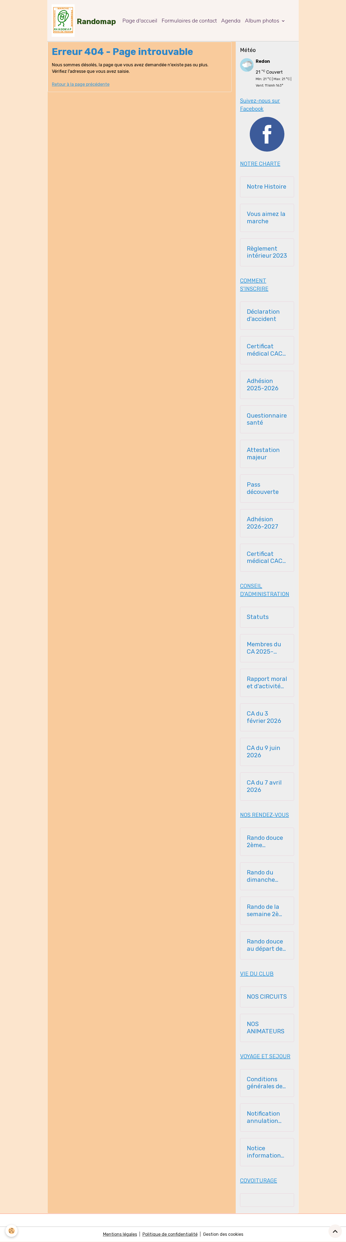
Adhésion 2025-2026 (262, 385)
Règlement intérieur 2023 (267, 252)
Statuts (258, 617)
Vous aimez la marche (266, 218)
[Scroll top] (335, 1231)
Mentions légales (120, 1234)
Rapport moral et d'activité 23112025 (267, 683)
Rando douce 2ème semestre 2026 (265, 841)
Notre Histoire (266, 186)
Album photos (263, 20)
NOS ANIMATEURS (265, 1028)
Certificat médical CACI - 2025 (265, 350)
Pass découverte (263, 488)
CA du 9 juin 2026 (263, 752)
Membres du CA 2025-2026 (264, 648)
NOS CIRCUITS (267, 996)
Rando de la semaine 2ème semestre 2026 (267, 910)
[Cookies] (11, 1231)
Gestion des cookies (223, 1234)
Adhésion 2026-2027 (262, 523)
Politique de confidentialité (170, 1234)
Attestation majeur (263, 454)
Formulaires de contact (189, 20)
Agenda (231, 20)
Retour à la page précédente (80, 84)
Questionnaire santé (267, 419)
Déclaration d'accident (263, 315)
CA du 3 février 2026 (264, 717)
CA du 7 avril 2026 (264, 786)
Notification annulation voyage (263, 1117)
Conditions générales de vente (264, 1083)
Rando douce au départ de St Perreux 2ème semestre (265, 945)
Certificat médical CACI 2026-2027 (265, 557)
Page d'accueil (139, 20)
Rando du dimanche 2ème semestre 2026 (261, 876)
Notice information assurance (264, 1152)
